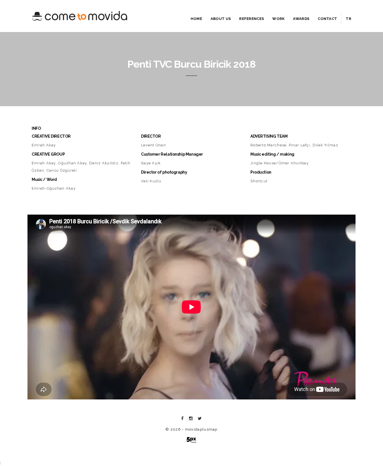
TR (348, 19)
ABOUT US (221, 19)
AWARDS (301, 19)
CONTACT (327, 19)
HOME (196, 19)
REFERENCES (251, 19)
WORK (278, 19)
